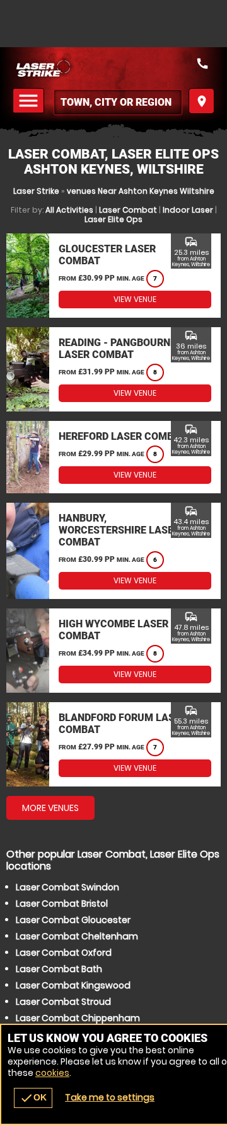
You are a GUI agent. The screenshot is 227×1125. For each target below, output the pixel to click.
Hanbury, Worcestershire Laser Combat (119, 530)
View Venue (135, 299)
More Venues (50, 808)
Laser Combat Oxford (64, 952)
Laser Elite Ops (113, 219)
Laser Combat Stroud (63, 1001)
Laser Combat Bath (59, 969)
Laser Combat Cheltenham (77, 936)
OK (33, 1098)
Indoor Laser (188, 209)
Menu (30, 101)
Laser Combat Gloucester (73, 920)
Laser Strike (36, 191)
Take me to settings (109, 1097)
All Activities (69, 209)
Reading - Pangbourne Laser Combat (117, 349)
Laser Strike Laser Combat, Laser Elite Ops (113, 67)
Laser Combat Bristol (62, 903)
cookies (52, 1072)
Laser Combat (128, 209)
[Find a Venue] (118, 102)
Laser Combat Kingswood (73, 985)
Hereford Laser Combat (122, 436)
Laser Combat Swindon (67, 887)
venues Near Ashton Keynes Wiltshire (140, 191)
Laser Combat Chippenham (78, 1018)
